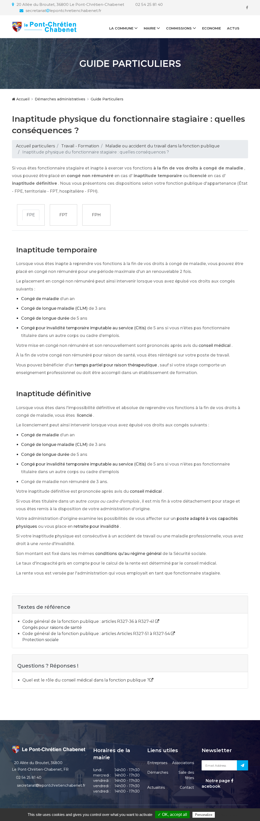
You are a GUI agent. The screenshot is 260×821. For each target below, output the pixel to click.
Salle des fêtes (186, 775)
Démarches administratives (60, 99)
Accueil (22, 99)
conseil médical (215, 345)
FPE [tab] (31, 214)
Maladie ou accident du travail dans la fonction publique (162, 146)
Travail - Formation (80, 146)
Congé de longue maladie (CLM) (54, 308)
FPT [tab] (63, 214)
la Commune (121, 28)
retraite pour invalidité (96, 526)
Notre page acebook (216, 783)
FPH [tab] (96, 214)
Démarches (157, 772)
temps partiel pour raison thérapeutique (116, 365)
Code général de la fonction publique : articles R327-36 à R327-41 (88, 621)
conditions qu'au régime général (128, 553)
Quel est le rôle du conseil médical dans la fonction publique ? (85, 680)
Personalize (203, 815)
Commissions (179, 28)
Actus (233, 28)
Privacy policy (227, 815)
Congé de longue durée (45, 318)
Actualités (156, 787)
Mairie (150, 28)
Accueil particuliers (35, 146)
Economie (211, 28)
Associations (183, 763)
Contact (187, 787)
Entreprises (157, 763)
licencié (84, 415)
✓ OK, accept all (172, 814)
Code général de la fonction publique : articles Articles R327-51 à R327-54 (96, 633)
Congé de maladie (40, 298)
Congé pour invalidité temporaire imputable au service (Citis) (83, 328)
